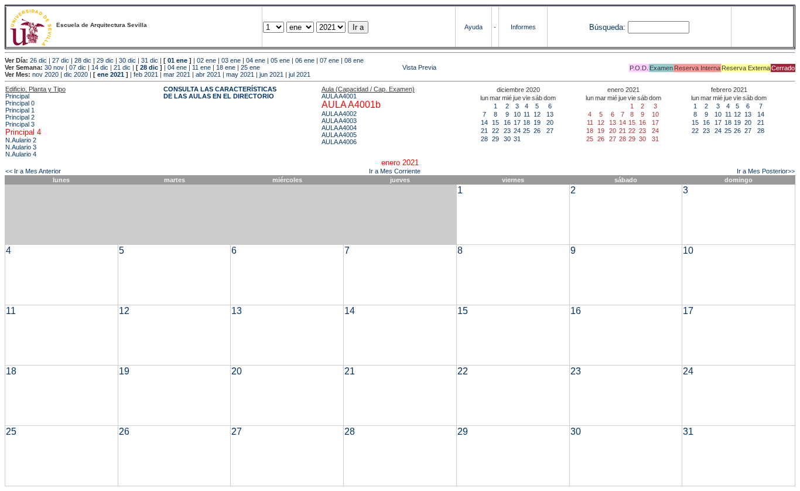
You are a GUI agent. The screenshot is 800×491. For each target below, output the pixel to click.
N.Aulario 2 (20, 140)
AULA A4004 (339, 127)
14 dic (99, 67)
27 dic (60, 60)
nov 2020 (45, 74)
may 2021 (240, 74)
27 (549, 130)
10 (517, 114)
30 (507, 138)
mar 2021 (176, 74)
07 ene (329, 60)
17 (517, 122)
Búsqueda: (607, 27)
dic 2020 (76, 74)
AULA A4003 (339, 120)
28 (484, 138)
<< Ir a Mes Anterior (33, 171)
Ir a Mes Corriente (394, 171)
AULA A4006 (339, 141)
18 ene (225, 67)
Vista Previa (349, 67)
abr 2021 (208, 74)
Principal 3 (20, 124)
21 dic (122, 67)
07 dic (77, 67)
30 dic (127, 60)
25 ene (250, 67)
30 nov (54, 67)
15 (495, 122)
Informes (523, 26)
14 (484, 122)
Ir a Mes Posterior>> (766, 171)
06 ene (304, 60)
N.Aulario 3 (20, 147)
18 (526, 122)
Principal (17, 96)
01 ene (177, 60)
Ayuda (473, 26)
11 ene (201, 67)
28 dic (82, 60)
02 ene (206, 60)
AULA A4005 (339, 134)
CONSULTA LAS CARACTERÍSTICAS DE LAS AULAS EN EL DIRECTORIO (219, 93)
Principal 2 (20, 117)
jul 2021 (299, 74)
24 (517, 130)
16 (507, 122)
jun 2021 (271, 74)
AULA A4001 (339, 96)
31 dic (149, 60)
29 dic (105, 60)
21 (484, 130)
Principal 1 (20, 110)
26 (537, 130)
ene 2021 (110, 74)
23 (507, 130)
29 (495, 138)
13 (549, 114)
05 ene (280, 60)
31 (517, 138)
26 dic (38, 60)
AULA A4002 (339, 113)
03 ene (231, 60)
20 (549, 122)
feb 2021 (146, 74)
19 (537, 122)
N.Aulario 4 (20, 154)
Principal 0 (20, 103)
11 (527, 114)
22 (495, 130)
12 (537, 114)
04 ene (255, 60)
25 (526, 130)
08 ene (354, 60)
